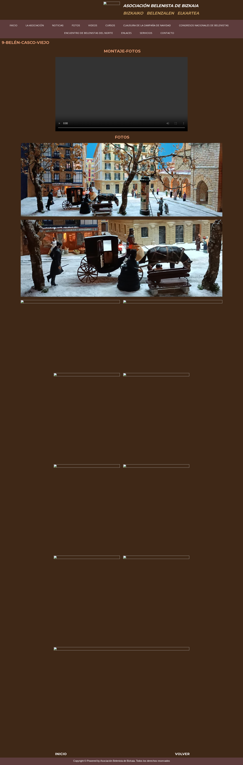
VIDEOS (92, 25)
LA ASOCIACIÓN (35, 25)
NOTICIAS (57, 25)
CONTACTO (167, 33)
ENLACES (126, 33)
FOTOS (76, 25)
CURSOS (110, 25)
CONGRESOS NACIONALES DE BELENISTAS (204, 25)
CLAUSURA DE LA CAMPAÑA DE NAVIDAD (147, 25)
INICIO (13, 25)
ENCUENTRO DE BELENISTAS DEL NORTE (88, 33)
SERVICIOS (146, 33)
